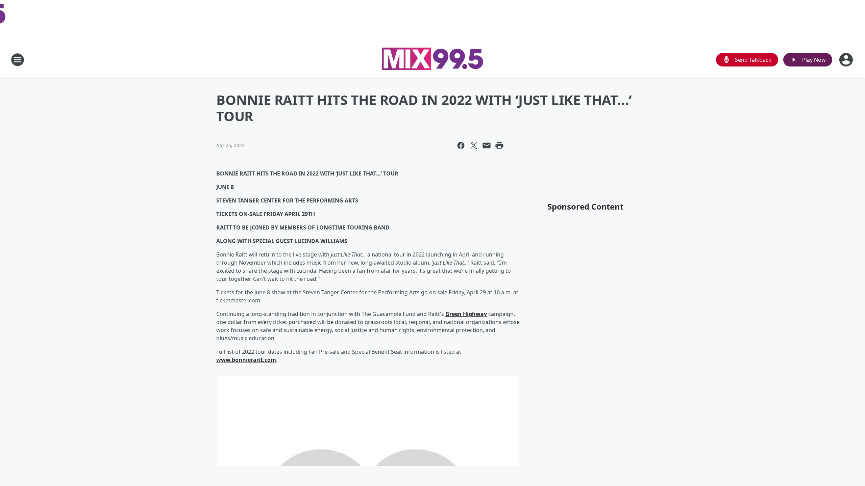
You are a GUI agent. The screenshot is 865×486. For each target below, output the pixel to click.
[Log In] (846, 59)
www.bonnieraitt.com (246, 359)
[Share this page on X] (473, 145)
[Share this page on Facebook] (461, 145)
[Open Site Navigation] (17, 59)
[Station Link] (432, 60)
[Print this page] (499, 145)
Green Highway (466, 314)
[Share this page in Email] (486, 145)
